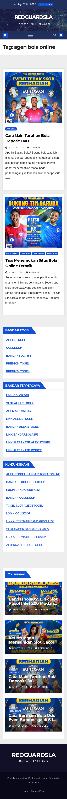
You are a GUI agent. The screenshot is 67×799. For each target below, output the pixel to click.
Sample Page (37, 791)
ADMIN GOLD (37, 147)
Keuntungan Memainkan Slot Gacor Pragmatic (31, 642)
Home (25, 791)
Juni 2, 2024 (16, 272)
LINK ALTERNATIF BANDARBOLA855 (30, 521)
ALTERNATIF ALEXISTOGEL (24, 544)
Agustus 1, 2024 (22, 648)
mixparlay (52, 254)
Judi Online (38, 254)
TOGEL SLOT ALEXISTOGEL (24, 505)
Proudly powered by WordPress (23, 778)
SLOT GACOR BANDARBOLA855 (27, 529)
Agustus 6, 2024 (22, 609)
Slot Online (15, 595)
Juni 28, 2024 (20, 726)
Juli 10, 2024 (17, 147)
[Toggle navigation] (30, 35)
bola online (12, 254)
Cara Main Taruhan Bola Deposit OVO (33, 678)
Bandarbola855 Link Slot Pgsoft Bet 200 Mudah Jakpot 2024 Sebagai (33, 603)
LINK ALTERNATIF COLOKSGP (26, 537)
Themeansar (33, 782)
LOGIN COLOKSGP (18, 513)
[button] (54, 35)
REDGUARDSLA (33, 17)
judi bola (11, 129)
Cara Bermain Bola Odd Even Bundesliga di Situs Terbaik (33, 719)
